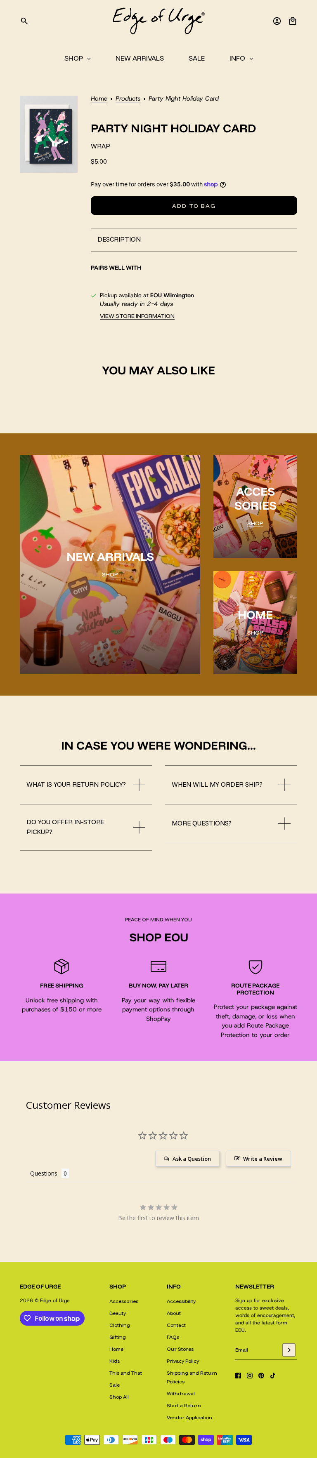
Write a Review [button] (262, 1158)
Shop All (119, 1397)
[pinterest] (261, 1375)
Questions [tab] (43, 1173)
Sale (114, 1385)
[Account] (277, 21)
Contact (176, 1325)
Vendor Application (189, 1417)
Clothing (119, 1325)
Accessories (123, 1301)
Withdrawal (181, 1393)
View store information (137, 316)
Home (99, 99)
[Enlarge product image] (49, 134)
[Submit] (289, 1350)
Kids (114, 1361)
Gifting (117, 1337)
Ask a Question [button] (192, 1158)
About (174, 1313)
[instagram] (249, 1375)
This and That (125, 1373)
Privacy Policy (183, 1361)
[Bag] (292, 21)
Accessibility (181, 1301)
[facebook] (238, 1375)
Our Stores (180, 1349)
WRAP (100, 146)
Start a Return (184, 1405)
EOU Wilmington (172, 295)
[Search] (24, 21)
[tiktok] (272, 1375)
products (128, 99)
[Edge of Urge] (158, 21)
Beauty (117, 1313)
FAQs (173, 1337)
